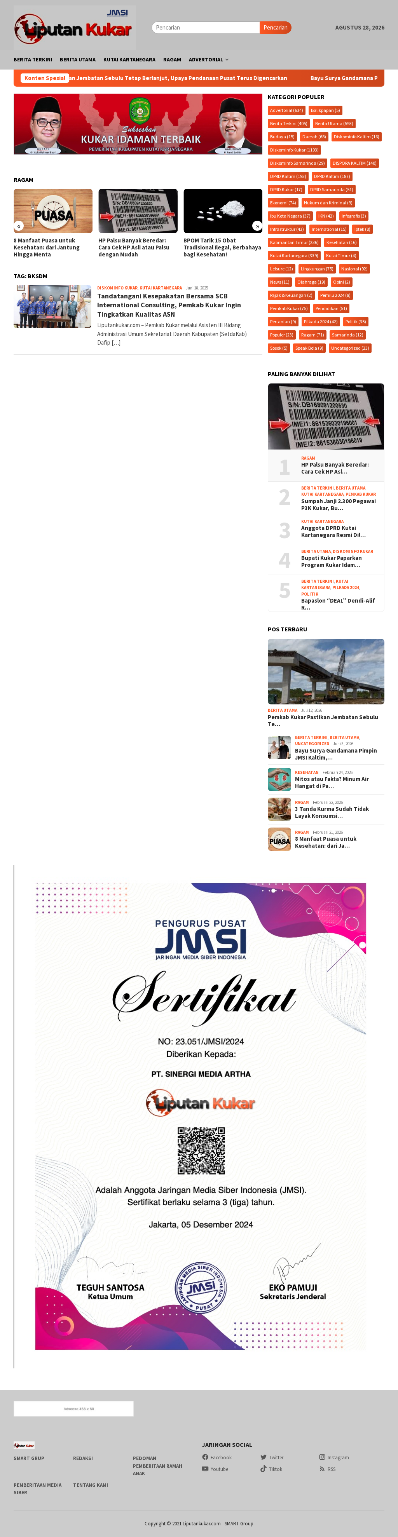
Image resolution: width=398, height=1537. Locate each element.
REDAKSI (83, 1458)
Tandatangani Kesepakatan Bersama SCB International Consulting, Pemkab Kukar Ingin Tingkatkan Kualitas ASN (169, 305)
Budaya (282, 136)
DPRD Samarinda (331, 189)
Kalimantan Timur (294, 242)
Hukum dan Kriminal (328, 203)
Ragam (312, 335)
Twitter (276, 1457)
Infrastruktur (287, 229)
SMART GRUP (29, 1458)
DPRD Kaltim (288, 176)
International (329, 229)
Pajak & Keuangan (291, 295)
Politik (356, 321)
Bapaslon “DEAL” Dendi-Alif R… (338, 604)
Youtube (219, 1469)
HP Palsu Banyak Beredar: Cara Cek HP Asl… (335, 468)
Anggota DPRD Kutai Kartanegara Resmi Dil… (333, 531)
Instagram (338, 1457)
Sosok (279, 348)
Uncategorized (350, 348)
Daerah (314, 136)
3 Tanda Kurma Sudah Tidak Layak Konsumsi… (332, 812)
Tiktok (275, 1469)
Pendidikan (331, 308)
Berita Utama (334, 123)
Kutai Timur (341, 255)
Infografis (354, 216)
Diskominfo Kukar (117, 288)
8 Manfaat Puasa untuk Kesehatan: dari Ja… (325, 842)
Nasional (354, 269)
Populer (281, 335)
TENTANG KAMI (90, 1485)
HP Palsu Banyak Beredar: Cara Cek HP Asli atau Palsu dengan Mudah (49, 247)
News (280, 282)
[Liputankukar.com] (75, 26)
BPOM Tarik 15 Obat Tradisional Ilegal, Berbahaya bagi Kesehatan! (137, 247)
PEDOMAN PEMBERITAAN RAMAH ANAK (157, 1466)
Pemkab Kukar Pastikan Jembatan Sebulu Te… (323, 721)
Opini (341, 282)
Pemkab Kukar (289, 308)
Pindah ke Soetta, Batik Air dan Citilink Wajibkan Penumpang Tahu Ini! (219, 247)
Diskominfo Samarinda (297, 163)
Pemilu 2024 (335, 295)
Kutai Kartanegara (161, 288)
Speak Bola (309, 348)
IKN (326, 216)
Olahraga (311, 282)
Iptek (362, 229)
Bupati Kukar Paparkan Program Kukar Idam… (331, 561)
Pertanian (283, 321)
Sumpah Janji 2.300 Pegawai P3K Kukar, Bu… (338, 505)
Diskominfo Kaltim (356, 136)
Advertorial (286, 110)
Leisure (281, 269)
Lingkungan (317, 269)
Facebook (221, 1457)
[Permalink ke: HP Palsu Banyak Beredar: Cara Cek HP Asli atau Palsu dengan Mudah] (326, 416)
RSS (331, 1469)
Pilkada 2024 (321, 321)
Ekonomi (283, 203)
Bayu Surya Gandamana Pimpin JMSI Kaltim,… (336, 754)
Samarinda (347, 335)
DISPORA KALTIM (355, 163)
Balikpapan (325, 110)
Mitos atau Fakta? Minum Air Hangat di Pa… (332, 782)
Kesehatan (341, 242)
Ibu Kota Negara (290, 216)
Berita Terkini (288, 123)
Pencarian (276, 27)
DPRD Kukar (286, 189)
